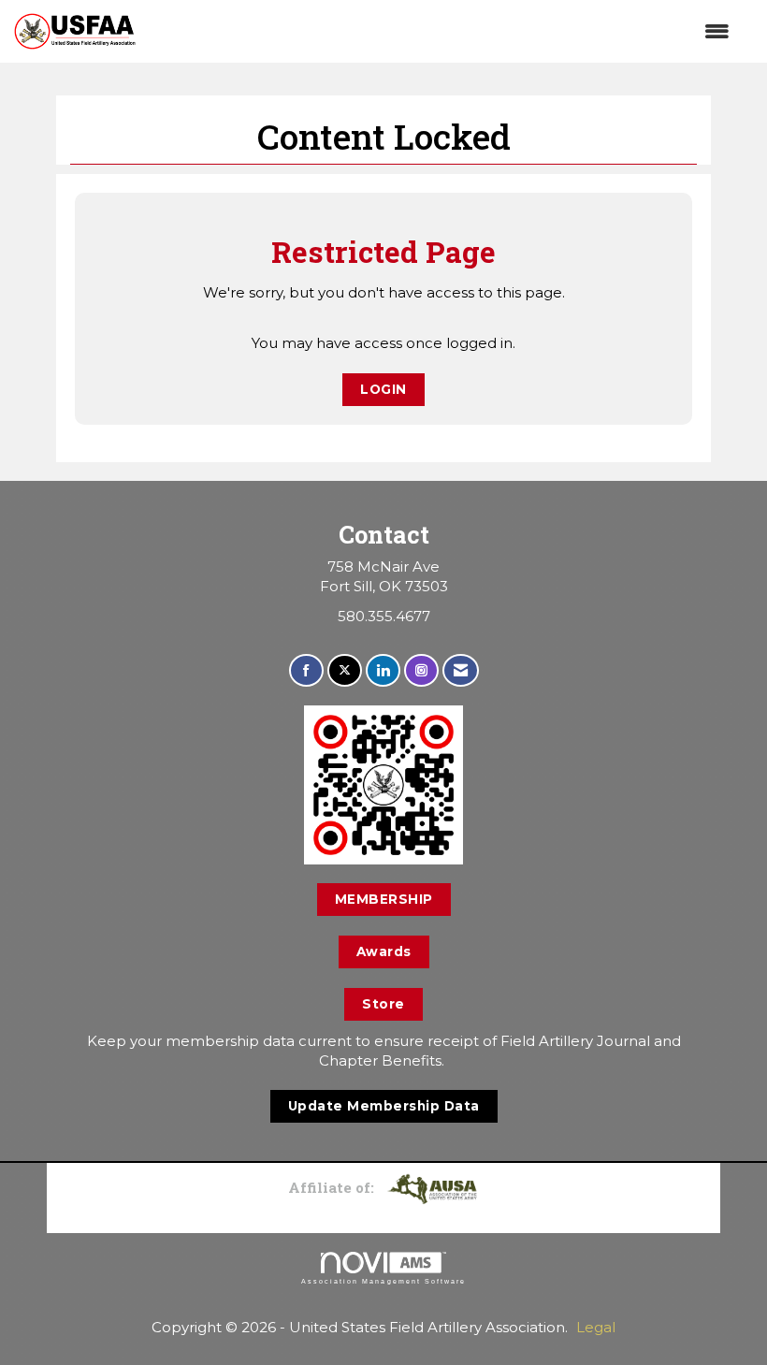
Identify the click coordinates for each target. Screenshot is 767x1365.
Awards (384, 951)
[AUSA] (432, 1187)
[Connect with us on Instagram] (421, 670)
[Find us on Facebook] (306, 670)
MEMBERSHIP (384, 899)
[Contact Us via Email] (460, 670)
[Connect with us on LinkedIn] (383, 670)
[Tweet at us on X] (344, 670)
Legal (595, 1327)
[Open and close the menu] (442, 31)
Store (383, 1003)
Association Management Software (383, 1281)
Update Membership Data (384, 1105)
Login (383, 389)
